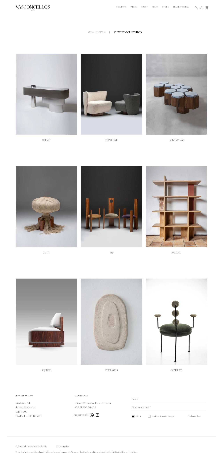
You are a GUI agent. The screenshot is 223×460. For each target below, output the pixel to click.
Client (138, 416)
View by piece (96, 32)
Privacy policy (62, 446)
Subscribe (194, 416)
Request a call (81, 414)
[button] (196, 8)
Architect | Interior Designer (164, 416)
